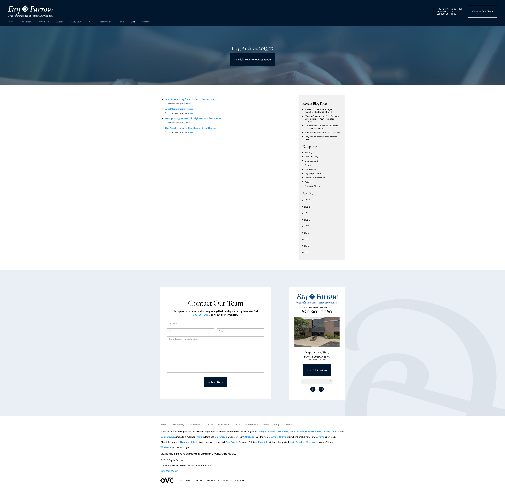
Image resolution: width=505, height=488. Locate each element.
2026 (306, 200)
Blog (133, 21)
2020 (306, 219)
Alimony (308, 152)
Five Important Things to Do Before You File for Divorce (321, 127)
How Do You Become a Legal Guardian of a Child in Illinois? (318, 110)
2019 (305, 226)
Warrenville (311, 442)
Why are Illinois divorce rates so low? (322, 132)
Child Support (311, 161)
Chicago (249, 436)
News (121, 21)
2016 (305, 245)
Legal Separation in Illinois (179, 109)
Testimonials (106, 21)
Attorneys (44, 21)
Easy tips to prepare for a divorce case (321, 138)
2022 (306, 206)
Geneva (319, 436)
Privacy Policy (205, 480)
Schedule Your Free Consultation (252, 59)
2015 (305, 252)
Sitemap (240, 480)
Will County (282, 431)
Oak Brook (231, 442)
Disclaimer (186, 480)
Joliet (194, 442)
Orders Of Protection (315, 177)
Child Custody (311, 156)
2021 (305, 213)
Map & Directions (317, 370)
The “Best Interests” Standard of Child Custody (191, 128)
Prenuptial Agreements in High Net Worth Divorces (193, 118)
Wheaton (165, 447)
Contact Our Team (482, 11)
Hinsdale (185, 442)
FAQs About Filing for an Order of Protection (189, 99)
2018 (305, 232)
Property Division (313, 186)
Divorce (59, 21)
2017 (305, 239)
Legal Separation (313, 173)
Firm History (26, 21)
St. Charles (298, 442)
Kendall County (313, 431)
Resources (225, 480)
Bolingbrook (221, 436)
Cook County (167, 436)
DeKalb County (331, 431)
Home (10, 21)
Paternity (309, 182)
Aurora (200, 436)
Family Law (75, 21)
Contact (146, 21)
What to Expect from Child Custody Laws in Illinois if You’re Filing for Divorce (322, 119)
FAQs (90, 21)
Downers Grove (277, 436)
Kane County (297, 431)
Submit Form (215, 382)
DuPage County (266, 431)
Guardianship (311, 169)
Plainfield (263, 442)
